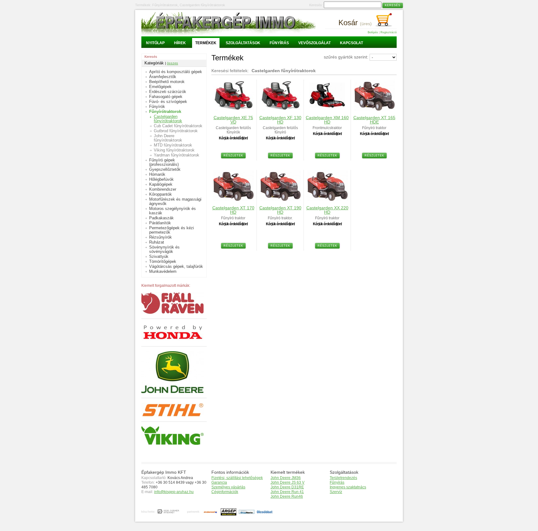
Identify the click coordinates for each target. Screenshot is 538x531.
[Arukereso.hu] (209, 511)
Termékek (205, 43)
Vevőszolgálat (314, 43)
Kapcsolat (351, 43)
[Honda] (172, 340)
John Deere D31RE (287, 487)
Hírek (180, 43)
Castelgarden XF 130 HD (280, 119)
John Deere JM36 (286, 478)
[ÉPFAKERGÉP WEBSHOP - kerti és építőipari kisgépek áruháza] (228, 33)
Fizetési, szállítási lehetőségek (237, 478)
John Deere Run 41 (287, 492)
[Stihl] (172, 415)
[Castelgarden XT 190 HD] (280, 199)
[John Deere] (172, 391)
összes (172, 63)
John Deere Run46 (287, 496)
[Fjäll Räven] (172, 312)
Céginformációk (224, 492)
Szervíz (336, 492)
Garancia (219, 482)
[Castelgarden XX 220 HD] (327, 199)
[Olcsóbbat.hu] (263, 511)
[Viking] (172, 443)
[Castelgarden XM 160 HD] (327, 109)
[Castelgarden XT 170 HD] (233, 199)
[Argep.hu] (227, 511)
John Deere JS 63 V (287, 482)
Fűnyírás (279, 43)
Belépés (373, 32)
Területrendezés (343, 478)
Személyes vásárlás (228, 487)
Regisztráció (388, 32)
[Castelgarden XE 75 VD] (233, 109)
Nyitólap (155, 43)
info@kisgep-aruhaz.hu (174, 492)
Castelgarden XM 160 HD (327, 119)
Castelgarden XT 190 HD (280, 210)
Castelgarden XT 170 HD (233, 210)
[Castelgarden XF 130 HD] (280, 109)
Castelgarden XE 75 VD (233, 119)
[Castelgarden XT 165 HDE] (374, 109)
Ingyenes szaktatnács (348, 487)
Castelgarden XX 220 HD (327, 210)
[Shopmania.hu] (245, 511)
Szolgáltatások (243, 43)
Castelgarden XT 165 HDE (374, 119)
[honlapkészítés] (168, 511)
